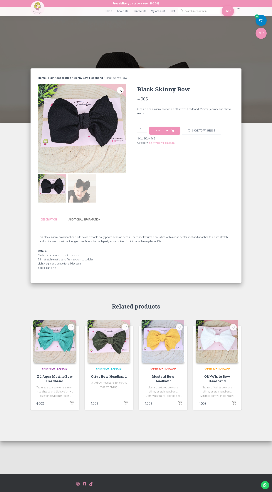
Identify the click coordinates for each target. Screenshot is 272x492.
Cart (172, 11)
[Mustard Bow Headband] (163, 341)
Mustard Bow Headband (163, 378)
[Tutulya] (38, 11)
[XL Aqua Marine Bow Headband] (54, 341)
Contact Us (139, 11)
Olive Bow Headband (109, 376)
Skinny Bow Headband (88, 78)
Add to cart (162, 130)
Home (108, 11)
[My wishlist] (237, 11)
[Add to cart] (72, 403)
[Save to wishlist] (71, 327)
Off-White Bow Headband (217, 378)
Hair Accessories (59, 78)
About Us (122, 11)
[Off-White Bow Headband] (217, 341)
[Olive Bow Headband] (109, 341)
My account (158, 11)
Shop (228, 11)
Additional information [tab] (84, 219)
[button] (120, 90)
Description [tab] (49, 219)
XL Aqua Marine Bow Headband (55, 378)
